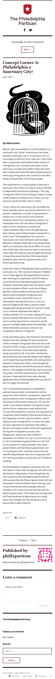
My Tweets (8, 637)
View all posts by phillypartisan (19, 562)
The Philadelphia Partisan (27, 21)
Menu (26, 49)
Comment (43, 606)
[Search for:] (27, 651)
